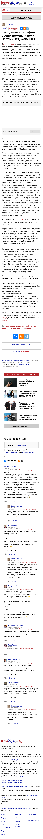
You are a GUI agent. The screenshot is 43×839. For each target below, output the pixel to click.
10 (5, 29)
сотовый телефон (29, 326)
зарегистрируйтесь (11, 452)
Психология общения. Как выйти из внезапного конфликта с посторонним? (28, 405)
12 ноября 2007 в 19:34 (11, 686)
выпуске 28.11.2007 (26, 364)
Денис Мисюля (16, 506)
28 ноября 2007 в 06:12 (11, 529)
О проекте (18, 815)
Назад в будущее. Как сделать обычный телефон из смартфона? (28, 382)
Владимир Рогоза (14, 659)
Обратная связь (33, 820)
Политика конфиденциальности (12, 780)
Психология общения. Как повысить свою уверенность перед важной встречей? (28, 394)
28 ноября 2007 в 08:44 (14, 562)
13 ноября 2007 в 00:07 (11, 629)
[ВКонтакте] (21, 28)
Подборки (4, 818)
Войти (31, 4)
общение (27, 328)
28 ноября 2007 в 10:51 (11, 470)
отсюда (22, 219)
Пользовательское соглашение (11, 782)
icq (22, 328)
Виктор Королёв (10, 466)
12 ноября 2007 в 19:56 (11, 663)
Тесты (3, 824)
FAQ (16, 818)
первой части (9, 44)
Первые (18, 445)
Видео (3, 834)
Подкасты (4, 831)
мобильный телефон (11, 328)
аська (18, 326)
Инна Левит (12, 645)
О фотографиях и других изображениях (14, 786)
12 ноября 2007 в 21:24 (11, 648)
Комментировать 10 (21, 344)
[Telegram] (27, 28)
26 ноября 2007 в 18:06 (11, 589)
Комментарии (5, 828)
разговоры (10, 326)
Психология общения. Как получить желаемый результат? (28, 417)
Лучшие (24, 445)
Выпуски (4, 815)
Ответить (12, 501)
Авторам (17, 821)
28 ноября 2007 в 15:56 (14, 509)
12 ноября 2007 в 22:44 (14, 709)
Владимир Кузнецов (15, 586)
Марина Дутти (13, 525)
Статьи (3, 821)
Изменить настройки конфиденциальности (15, 808)
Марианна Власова (15, 625)
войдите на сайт (28, 452)
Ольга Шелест (13, 683)
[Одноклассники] (24, 28)
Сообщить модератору (26, 470)
